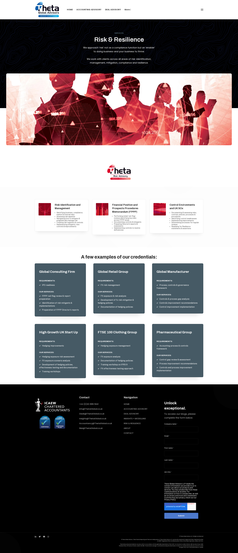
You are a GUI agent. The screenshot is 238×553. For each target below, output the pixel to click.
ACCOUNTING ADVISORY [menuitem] (88, 9)
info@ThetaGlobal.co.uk (91, 409)
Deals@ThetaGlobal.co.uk (91, 413)
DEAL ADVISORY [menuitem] (113, 9)
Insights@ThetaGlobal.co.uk (92, 418)
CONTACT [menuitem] (129, 433)
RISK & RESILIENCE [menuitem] (132, 423)
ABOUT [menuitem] (127, 428)
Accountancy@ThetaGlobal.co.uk (95, 423)
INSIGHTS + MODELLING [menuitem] (135, 418)
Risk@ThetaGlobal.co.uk (91, 428)
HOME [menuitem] (70, 9)
